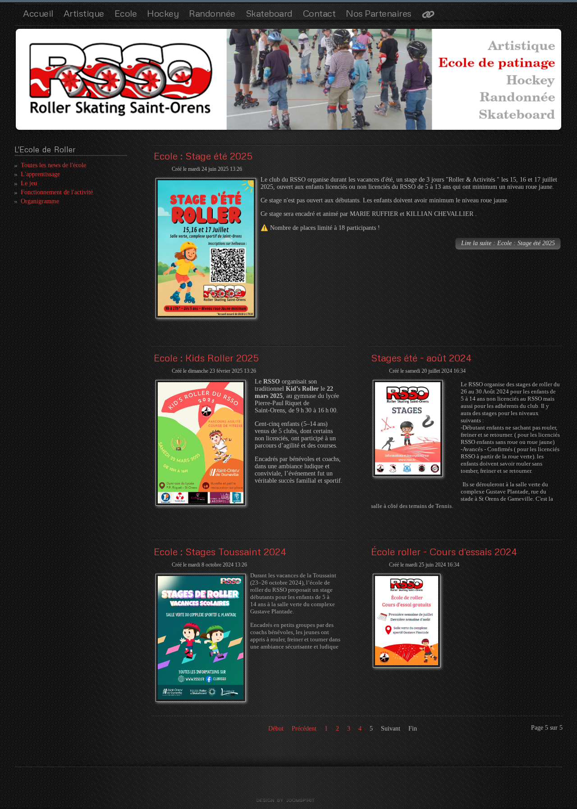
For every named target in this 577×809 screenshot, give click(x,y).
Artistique (84, 13)
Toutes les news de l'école (53, 165)
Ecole (125, 13)
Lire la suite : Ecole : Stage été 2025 (508, 243)
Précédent (304, 728)
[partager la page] (428, 15)
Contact (319, 13)
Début (276, 728)
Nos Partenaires (379, 13)
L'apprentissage (40, 174)
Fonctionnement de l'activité (57, 192)
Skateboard (269, 13)
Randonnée (212, 13)
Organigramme (40, 201)
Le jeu (29, 183)
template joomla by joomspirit (288, 800)
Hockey (163, 13)
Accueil (38, 13)
